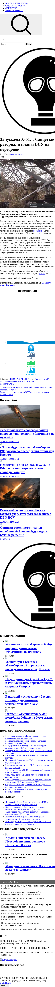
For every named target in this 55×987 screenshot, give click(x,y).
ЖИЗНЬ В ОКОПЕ (14, 10)
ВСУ (2, 381)
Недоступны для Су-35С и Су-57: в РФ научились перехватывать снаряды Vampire (25, 468)
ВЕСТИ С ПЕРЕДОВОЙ (16, 3)
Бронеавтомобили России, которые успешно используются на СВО (25, 742)
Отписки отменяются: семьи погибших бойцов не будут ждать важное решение (24, 531)
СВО (31, 381)
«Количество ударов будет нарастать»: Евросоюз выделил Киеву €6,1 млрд (27, 813)
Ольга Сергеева (17, 154)
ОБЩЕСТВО (11, 8)
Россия (25, 381)
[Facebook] (6, 973)
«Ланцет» (38, 379)
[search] (21, 24)
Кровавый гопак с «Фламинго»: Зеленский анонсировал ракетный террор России (25, 808)
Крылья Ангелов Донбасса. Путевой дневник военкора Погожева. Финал (25, 841)
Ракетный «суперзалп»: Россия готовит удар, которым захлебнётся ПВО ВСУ (25, 513)
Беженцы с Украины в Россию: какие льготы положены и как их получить (25, 737)
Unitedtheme (5, 983)
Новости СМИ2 (7, 384)
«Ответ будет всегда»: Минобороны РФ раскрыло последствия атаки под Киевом (27, 451)
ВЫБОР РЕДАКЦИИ (18, 379)
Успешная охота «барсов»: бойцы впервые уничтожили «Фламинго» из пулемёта (27, 433)
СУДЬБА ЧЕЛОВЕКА (15, 6)
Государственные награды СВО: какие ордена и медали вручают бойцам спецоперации (27, 747)
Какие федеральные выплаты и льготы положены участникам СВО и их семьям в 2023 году (28, 781)
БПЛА (47, 379)
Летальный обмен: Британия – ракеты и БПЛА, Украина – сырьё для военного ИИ (27, 803)
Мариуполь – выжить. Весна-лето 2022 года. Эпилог (30, 867)
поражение (38, 231)
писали (42, 273)
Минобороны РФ (13, 381)
